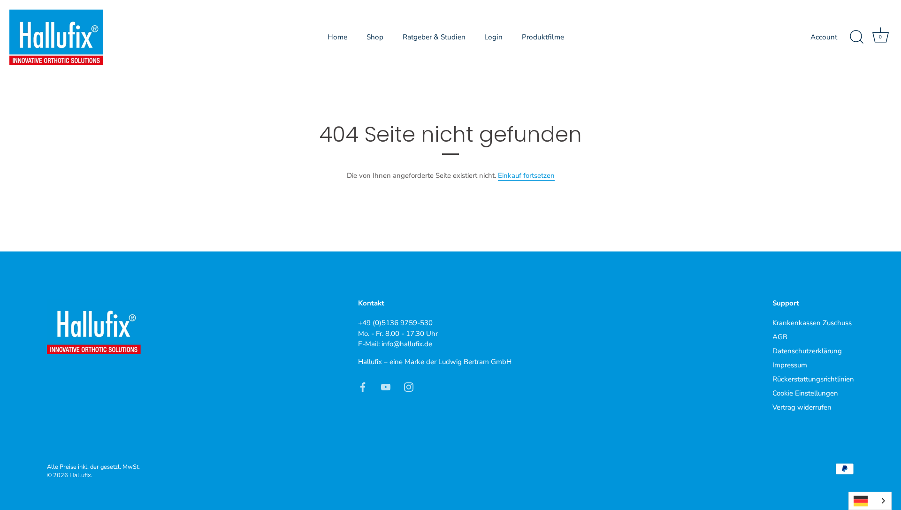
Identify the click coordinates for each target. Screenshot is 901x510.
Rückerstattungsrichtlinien (813, 379)
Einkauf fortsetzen (526, 175)
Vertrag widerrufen (802, 407)
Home (337, 37)
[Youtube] (385, 386)
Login (493, 37)
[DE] (870, 501)
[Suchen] (856, 37)
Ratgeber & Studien (434, 37)
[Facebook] (362, 386)
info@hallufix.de (407, 344)
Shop (375, 37)
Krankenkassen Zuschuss (812, 322)
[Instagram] (408, 386)
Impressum (789, 365)
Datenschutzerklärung (807, 351)
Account (823, 37)
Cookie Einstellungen (805, 393)
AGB (779, 337)
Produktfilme (543, 37)
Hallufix (80, 475)
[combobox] (870, 501)
